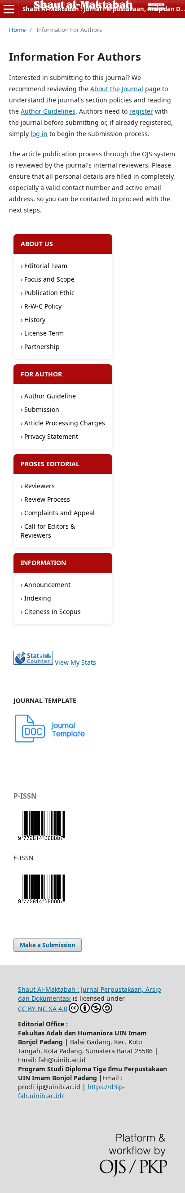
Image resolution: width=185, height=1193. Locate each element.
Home (17, 30)
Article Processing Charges (64, 423)
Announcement (47, 584)
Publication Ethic (49, 292)
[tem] (50, 741)
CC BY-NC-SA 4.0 (42, 1008)
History (34, 319)
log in (39, 133)
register (141, 111)
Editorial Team (45, 265)
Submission (41, 409)
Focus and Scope (49, 279)
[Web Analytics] (33, 662)
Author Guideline (50, 396)
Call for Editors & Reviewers (48, 530)
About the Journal (116, 88)
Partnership (42, 346)
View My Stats (75, 662)
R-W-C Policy (43, 306)
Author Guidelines (48, 111)
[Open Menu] (9, 9)
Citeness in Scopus (52, 611)
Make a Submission (47, 945)
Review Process (47, 499)
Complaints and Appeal (59, 512)
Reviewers (39, 486)
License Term (44, 333)
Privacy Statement (51, 436)
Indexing (37, 598)
